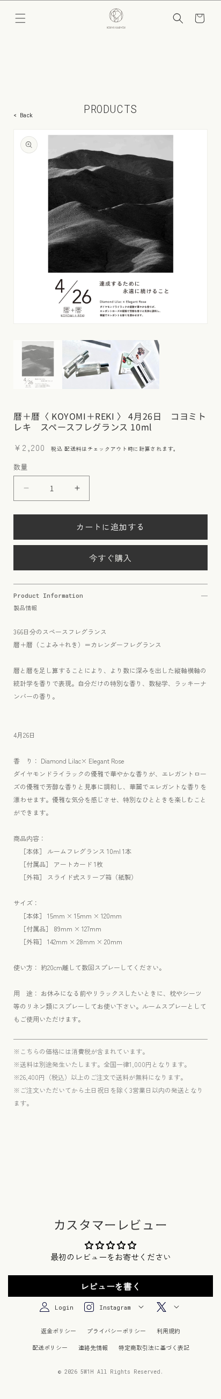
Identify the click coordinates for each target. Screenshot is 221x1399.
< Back (23, 115)
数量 (20, 467)
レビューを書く (110, 1286)
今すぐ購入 (110, 557)
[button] (20, 18)
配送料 (73, 448)
